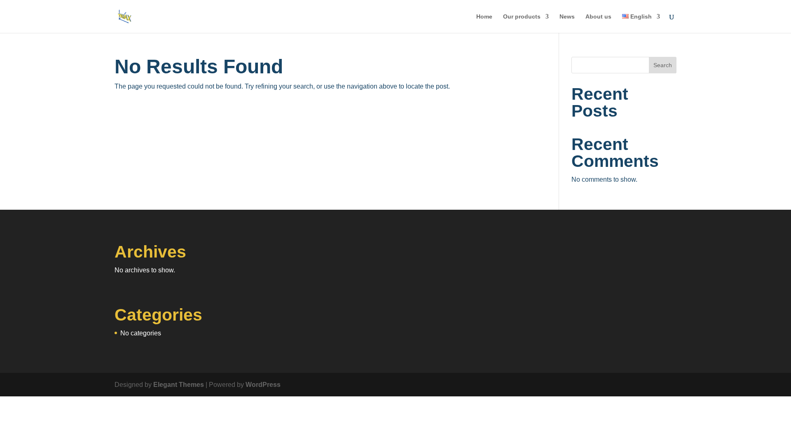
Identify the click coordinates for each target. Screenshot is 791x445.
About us (598, 17)
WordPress (263, 384)
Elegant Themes (178, 384)
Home (484, 17)
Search (662, 65)
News (567, 17)
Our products (522, 17)
